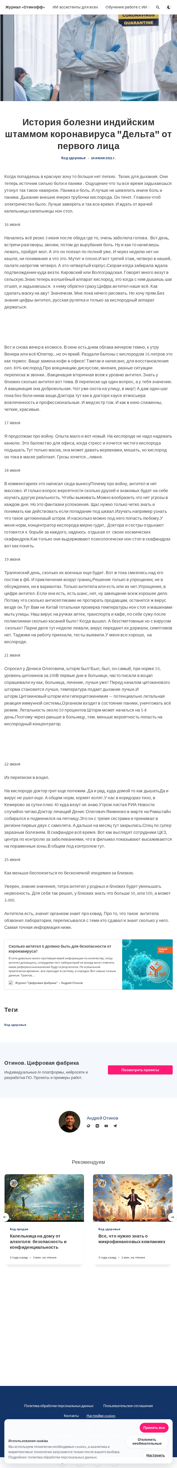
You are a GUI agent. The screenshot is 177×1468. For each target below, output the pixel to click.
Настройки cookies (101, 1416)
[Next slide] (172, 1217)
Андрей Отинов (102, 1118)
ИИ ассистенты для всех (75, 7)
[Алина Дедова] (13, 1183)
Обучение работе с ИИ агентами (135, 7)
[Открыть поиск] (157, 7)
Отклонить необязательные (147, 1441)
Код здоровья (73, 158)
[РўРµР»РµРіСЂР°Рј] (115, 1126)
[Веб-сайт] (88, 1126)
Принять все (154, 1427)
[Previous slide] (4, 1217)
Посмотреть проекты (140, 1070)
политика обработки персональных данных (62, 1457)
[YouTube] (106, 1126)
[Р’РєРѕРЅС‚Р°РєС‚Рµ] (97, 1126)
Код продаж (19, 1229)
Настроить (155, 1455)
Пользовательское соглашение (128, 1406)
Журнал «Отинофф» (25, 7)
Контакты (71, 1416)
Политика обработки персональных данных (58, 1406)
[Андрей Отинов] (69, 1122)
